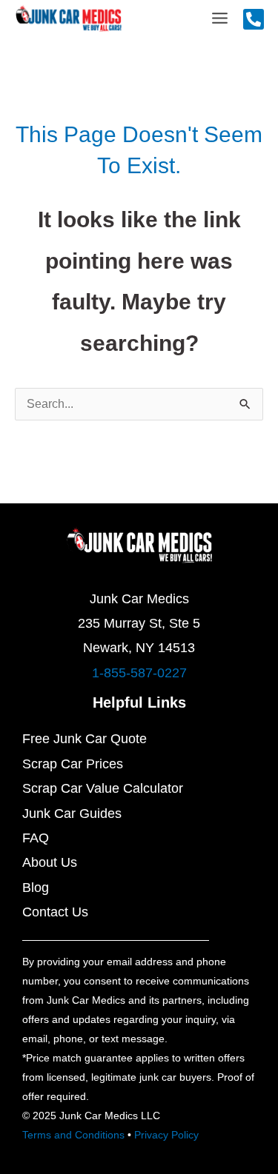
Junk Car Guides (72, 813)
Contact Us (55, 912)
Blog (35, 887)
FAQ (35, 838)
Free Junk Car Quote (84, 738)
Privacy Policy (166, 1135)
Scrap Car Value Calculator (102, 788)
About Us (49, 862)
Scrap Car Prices (72, 764)
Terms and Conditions (73, 1135)
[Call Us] (253, 19)
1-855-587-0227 (139, 672)
